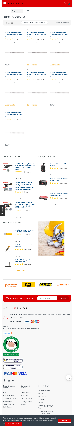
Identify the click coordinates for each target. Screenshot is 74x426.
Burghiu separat (17, 11)
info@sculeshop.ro (19, 316)
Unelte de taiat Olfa (12, 222)
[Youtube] (13, 380)
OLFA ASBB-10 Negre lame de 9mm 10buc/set (25, 261)
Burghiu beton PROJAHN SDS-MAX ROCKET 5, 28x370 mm (14, 114)
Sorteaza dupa (28, 22)
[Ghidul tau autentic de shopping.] (7, 333)
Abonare (63, 298)
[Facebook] (4, 380)
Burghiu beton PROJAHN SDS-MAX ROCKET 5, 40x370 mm (14, 34)
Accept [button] (64, 420)
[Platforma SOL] (13, 367)
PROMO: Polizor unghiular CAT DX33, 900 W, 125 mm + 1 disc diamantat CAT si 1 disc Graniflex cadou (25, 205)
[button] (69, 378)
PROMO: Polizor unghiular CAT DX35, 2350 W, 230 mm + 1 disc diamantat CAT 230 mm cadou (25, 166)
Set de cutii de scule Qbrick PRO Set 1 (59, 165)
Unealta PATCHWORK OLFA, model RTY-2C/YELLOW (24, 231)
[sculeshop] (15, 3)
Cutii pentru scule (46, 156)
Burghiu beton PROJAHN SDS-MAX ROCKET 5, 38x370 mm (36, 34)
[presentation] (4, 284)
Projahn (7, 30)
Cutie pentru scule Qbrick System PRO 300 (59, 194)
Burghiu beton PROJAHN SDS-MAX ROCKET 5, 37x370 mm (59, 34)
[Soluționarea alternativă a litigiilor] (13, 360)
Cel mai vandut (38, 22)
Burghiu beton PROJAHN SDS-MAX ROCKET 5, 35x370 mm (14, 74)
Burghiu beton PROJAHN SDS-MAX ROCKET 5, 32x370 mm (36, 74)
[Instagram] (9, 380)
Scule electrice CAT (11, 156)
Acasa (5, 11)
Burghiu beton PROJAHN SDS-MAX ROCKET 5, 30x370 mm (59, 74)
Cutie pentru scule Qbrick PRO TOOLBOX (59, 179)
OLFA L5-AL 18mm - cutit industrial (23, 246)
